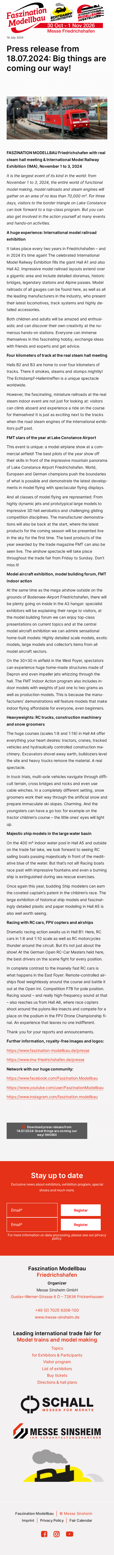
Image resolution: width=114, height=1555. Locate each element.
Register (81, 1210)
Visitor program (57, 1361)
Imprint (28, 1520)
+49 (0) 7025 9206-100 (57, 1310)
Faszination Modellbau (34, 1513)
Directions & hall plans (57, 1382)
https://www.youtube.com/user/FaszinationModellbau (55, 1087)
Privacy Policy (52, 1520)
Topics (57, 1348)
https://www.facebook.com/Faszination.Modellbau (52, 1078)
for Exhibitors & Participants (57, 1355)
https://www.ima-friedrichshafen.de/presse (45, 1059)
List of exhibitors (57, 1368)
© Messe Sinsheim (75, 1513)
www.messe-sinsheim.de (57, 1317)
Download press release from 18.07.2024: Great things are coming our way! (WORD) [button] (47, 1130)
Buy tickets (57, 1375)
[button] (100, 13)
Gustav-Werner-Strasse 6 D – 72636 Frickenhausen (57, 1296)
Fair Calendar (80, 1520)
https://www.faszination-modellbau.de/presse (48, 1050)
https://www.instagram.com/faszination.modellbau (52, 1096)
